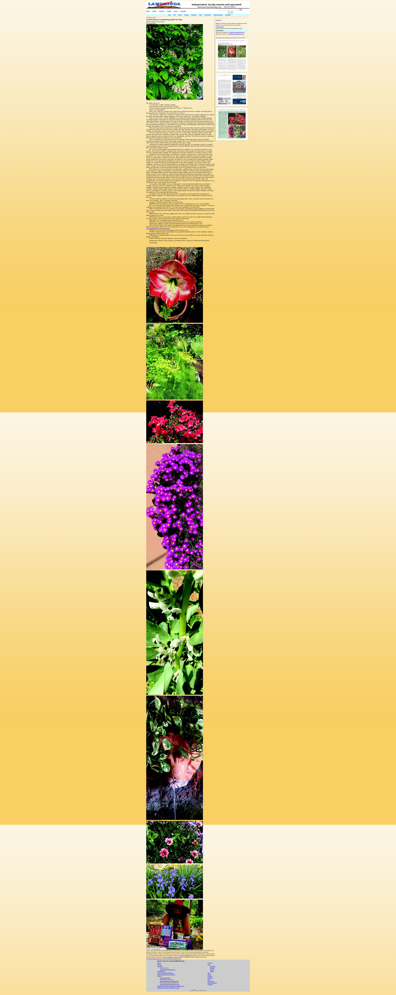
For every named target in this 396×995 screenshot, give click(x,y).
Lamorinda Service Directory (165, 973)
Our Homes (208, 15)
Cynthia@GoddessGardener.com (155, 959)
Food (200, 15)
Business (194, 15)
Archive (154, 11)
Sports (180, 15)
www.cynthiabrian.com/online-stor (172, 957)
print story (218, 20)
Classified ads (161, 971)
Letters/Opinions (218, 15)
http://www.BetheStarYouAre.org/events (158, 228)
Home (148, 11)
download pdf (220, 27)
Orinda (212, 969)
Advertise (161, 11)
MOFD (212, 971)
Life (174, 15)
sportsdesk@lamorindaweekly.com (169, 984)
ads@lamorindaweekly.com (167, 969)
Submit (176, 11)
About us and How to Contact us (166, 974)
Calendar (228, 15)
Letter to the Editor (165, 978)
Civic (169, 15)
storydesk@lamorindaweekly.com (169, 981)
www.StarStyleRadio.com (186, 955)
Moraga (212, 968)
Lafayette (212, 966)
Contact (169, 11)
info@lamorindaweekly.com (237, 32)
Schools (186, 15)
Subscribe (183, 11)
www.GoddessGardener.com (173, 959)
